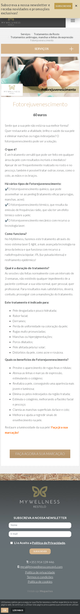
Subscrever (63, 6)
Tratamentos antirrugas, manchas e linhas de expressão (41, 37)
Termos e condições (40, 577)
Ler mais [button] (18, 610)
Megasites (46, 591)
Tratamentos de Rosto (46, 34)
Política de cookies (40, 581)
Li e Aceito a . (40, 543)
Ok (4, 610)
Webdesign (33, 591)
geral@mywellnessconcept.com (42, 566)
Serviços (25, 34)
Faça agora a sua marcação (40, 454)
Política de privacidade (40, 572)
